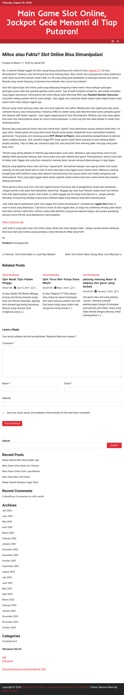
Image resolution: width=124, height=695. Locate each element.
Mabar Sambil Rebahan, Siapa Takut (20, 482)
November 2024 (10, 622)
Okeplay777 (94, 70)
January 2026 (9, 544)
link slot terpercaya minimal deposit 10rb (24, 669)
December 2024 (10, 616)
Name (6, 383)
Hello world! (38, 496)
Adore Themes (10, 690)
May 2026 (7, 521)
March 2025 (8, 599)
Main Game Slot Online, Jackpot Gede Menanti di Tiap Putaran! (62, 22)
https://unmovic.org (12, 222)
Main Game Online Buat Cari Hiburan (20, 465)
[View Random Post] (112, 41)
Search (6, 440)
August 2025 (8, 572)
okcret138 (39, 63)
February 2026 (9, 538)
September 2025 (10, 566)
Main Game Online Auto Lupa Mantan (21, 471)
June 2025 (7, 583)
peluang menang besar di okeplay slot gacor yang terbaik (99, 282)
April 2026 (7, 527)
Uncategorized (20, 243)
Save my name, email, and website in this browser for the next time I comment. (48, 412)
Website (6, 398)
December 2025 (10, 549)
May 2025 (7, 588)
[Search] (118, 41)
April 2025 (7, 594)
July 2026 (7, 510)
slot (4, 657)
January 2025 (9, 611)
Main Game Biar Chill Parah (16, 477)
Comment (8, 343)
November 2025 (10, 555)
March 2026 (8, 533)
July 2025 (7, 577)
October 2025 (9, 561)
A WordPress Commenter (15, 496)
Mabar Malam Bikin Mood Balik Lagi (20, 460)
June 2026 (7, 516)
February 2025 (9, 605)
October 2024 (9, 627)
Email (68, 383)
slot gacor (7, 661)
